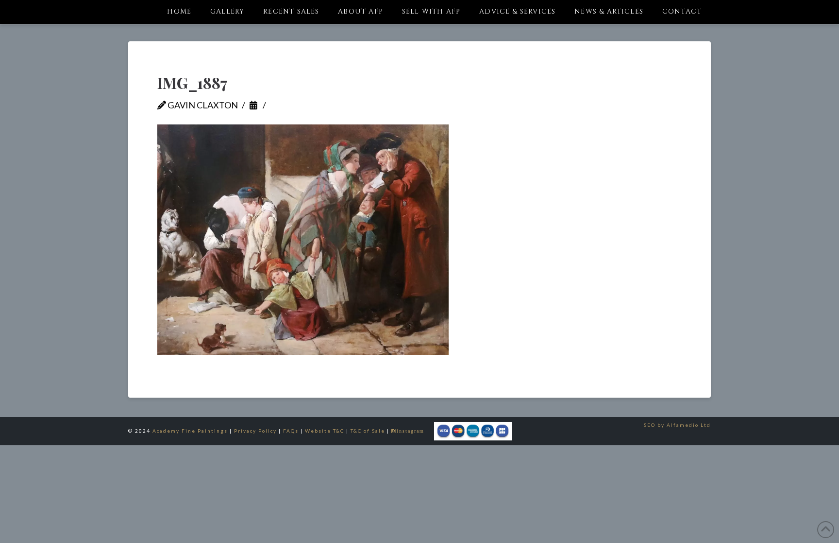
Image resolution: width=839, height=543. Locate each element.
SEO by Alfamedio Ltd (677, 425)
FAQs (291, 431)
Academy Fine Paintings (190, 431)
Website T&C (324, 431)
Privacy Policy (255, 431)
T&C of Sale (368, 431)
